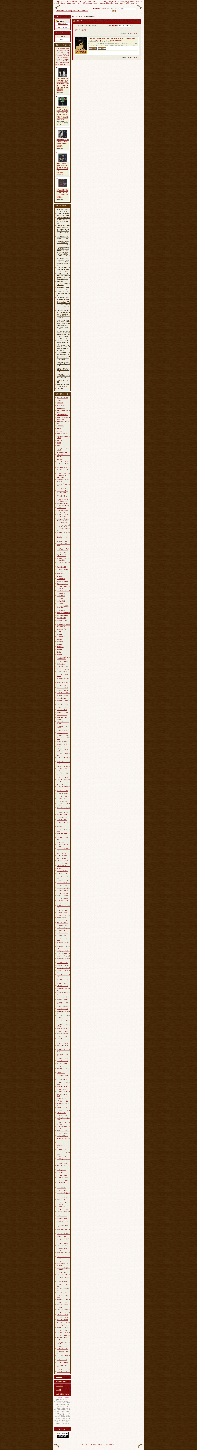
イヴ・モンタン (61, 1206)
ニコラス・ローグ (62, 744)
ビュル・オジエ (61, 1113)
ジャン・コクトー (62, 715)
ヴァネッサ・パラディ (63, 1101)
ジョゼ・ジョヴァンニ (63, 730)
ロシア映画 (60, 603)
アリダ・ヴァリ (61, 918)
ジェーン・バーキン (62, 999)
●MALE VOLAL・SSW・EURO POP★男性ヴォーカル (63, 283)
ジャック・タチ (61, 707)
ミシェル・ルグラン (62, 893)
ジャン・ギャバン (62, 1246)
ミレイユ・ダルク (62, 1175)
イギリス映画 (61, 601)
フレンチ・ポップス (62, 398)
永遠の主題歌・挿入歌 (62, 1394)
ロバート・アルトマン (63, 796)
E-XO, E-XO (60, 405)
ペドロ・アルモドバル (63, 766)
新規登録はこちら (63, 24)
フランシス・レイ (62, 873)
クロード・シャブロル (63, 693)
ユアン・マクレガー (62, 1349)
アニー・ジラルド (62, 910)
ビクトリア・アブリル (63, 1110)
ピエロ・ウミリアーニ (63, 863)
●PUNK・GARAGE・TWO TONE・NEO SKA (63, 293)
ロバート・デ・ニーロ (63, 1369)
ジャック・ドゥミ (62, 710)
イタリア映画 (61, 596)
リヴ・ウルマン (61, 1188)
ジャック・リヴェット (63, 712)
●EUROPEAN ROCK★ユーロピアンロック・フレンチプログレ (63, 242)
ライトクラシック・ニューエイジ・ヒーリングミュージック (63, 554)
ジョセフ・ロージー (62, 733)
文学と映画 (60, 574)
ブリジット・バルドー (63, 1131)
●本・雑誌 (60, 389)
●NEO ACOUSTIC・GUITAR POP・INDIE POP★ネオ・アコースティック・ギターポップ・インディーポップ (63, 335)
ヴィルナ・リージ (62, 1108)
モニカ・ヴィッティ (62, 1180)
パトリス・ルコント (62, 746)
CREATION (60, 426)
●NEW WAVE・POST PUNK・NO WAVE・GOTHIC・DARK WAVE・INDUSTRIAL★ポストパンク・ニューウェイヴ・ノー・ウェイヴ (63, 303)
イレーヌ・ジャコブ (62, 935)
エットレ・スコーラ (62, 688)
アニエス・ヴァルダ (62, 661)
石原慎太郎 (60, 637)
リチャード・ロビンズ (63, 903)
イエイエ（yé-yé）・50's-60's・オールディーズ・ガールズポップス (63, 520)
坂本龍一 (59, 826)
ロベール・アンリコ (62, 798)
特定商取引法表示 (61, 1381)
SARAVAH (60, 403)
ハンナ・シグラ (61, 1098)
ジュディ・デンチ (62, 1036)
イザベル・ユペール (62, 933)
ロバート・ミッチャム (63, 1372)
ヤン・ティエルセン (62, 898)
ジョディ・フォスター (63, 1043)
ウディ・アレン (61, 685)
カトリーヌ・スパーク (63, 965)
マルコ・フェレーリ (62, 777)
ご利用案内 (97, 8)
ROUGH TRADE (62, 433)
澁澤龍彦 (59, 644)
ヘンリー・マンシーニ (63, 883)
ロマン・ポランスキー (63, 801)
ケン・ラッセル (61, 698)
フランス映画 (61, 593)
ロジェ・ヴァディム (62, 793)
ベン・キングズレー (62, 1325)
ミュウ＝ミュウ (61, 1172)
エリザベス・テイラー (63, 951)
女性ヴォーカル (61, 508)
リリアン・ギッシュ (62, 1190)
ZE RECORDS (61, 408)
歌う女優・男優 (61, 567)
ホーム (74, 16)
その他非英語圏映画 (62, 615)
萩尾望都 (59, 654)
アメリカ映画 (61, 610)
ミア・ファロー (61, 1170)
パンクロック (61, 459)
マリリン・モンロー (62, 1163)
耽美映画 (59, 576)
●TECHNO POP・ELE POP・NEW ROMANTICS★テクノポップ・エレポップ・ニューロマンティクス (63, 314)
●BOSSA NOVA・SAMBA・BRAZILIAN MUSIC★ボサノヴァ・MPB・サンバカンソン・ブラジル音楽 (63, 356)
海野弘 (59, 652)
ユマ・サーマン (61, 1182)
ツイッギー (60, 1066)
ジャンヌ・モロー (62, 1028)
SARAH (59, 431)
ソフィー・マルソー (62, 1058)
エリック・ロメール (62, 690)
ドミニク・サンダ (62, 1079)
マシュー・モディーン (63, 1332)
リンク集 (58, 1390)
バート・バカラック (62, 858)
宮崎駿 (59, 631)
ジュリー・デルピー (62, 1033)
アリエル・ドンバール (63, 915)
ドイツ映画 (60, 598)
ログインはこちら (63, 27)
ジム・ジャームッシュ (63, 705)
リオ (58, 1185)
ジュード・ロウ (61, 1272)
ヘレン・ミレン (61, 1142)
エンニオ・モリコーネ (63, 814)
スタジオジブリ (61, 629)
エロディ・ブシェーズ (63, 956)
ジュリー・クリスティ (63, 1031)
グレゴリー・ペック (62, 1209)
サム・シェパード (62, 1218)
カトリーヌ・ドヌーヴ (63, 968)
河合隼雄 (59, 634)
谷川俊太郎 (60, 642)
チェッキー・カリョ (62, 1293)
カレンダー (59, 1386)
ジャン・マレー (61, 1261)
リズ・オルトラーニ (62, 900)
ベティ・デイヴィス (62, 1136)
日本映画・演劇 (61, 618)
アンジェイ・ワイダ (62, 666)
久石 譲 (59, 868)
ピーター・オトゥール (63, 1312)
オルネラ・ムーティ (62, 963)
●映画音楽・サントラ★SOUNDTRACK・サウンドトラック (63, 376)
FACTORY (60, 440)
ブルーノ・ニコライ (62, 880)
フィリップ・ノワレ (62, 1317)
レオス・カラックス (62, 791)
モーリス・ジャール (62, 895)
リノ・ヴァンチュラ (62, 1362)
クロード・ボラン (62, 820)
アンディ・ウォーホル (63, 669)
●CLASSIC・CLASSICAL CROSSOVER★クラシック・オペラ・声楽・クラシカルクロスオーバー (63, 262)
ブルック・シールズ (62, 1133)
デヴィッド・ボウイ (62, 1302)
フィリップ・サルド (62, 871)
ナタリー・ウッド (62, 1086)
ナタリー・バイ (61, 1089)
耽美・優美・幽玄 (62, 452)
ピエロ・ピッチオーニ (63, 866)
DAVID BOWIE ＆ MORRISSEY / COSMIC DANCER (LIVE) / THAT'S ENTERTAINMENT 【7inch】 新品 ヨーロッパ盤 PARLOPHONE (63, 84)
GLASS (59, 428)
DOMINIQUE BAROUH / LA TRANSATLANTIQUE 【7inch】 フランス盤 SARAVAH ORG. (62, 193)
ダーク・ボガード (62, 1281)
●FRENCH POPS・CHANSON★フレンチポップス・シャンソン (63, 269)
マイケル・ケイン (62, 1330)
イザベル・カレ (61, 930)
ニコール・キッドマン (63, 1091)
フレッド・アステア (62, 1320)
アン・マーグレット (62, 925)
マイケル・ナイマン (62, 885)
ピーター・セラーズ (62, 1315)
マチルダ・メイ (61, 1149)
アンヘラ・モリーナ (62, 923)
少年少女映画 (61, 579)
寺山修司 (59, 639)
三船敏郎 (59, 1307)
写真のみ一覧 (133, 33)
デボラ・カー (61, 1073)
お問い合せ (106, 8)
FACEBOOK (59, 1377)
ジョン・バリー (61, 842)
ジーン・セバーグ (62, 997)
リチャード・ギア (62, 1360)
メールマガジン (60, 1429)
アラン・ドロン (61, 1200)
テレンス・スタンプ (62, 1304)
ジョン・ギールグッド (63, 1275)
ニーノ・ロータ (61, 853)
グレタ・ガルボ (61, 983)
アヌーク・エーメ (62, 912)
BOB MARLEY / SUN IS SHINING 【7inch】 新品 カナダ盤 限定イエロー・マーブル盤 (62, 167)
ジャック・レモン (62, 1236)
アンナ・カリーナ (62, 920)
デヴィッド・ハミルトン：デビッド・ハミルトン (63, 737)
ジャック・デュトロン (63, 1234)
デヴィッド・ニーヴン (63, 1299)
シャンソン (60, 400)
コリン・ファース (62, 1216)
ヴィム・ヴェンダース (63, 682)
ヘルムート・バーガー (63, 1322)
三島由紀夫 (60, 647)
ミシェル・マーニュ (62, 890)
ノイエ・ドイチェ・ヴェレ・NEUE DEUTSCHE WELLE (63, 475)
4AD (58, 445)
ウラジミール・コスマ (63, 812)
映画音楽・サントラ (62, 541)
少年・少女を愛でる (62, 581)
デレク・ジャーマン (62, 741)
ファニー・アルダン (62, 1115)
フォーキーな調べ (62, 488)
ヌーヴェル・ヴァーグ (63, 591)
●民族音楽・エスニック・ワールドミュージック (63, 363)
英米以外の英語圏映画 (63, 613)
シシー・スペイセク (62, 1006)
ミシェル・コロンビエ (63, 888)
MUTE (59, 443)
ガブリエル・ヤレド (62, 817)
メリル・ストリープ (62, 1177)
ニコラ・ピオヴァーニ (63, 855)
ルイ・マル (60, 784)
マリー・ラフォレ (62, 1156)
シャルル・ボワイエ (62, 1243)
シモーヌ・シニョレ (62, 1009)
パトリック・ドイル (62, 861)
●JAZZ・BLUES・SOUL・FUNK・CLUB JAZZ (63, 370)
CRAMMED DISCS (62, 415)
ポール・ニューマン (62, 1327)
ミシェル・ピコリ (62, 1346)
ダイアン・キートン (62, 1063)
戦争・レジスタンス (62, 584)
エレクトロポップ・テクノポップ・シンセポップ (63, 469)
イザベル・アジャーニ (63, 928)
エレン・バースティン (63, 953)
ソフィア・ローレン (62, 1061)
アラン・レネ (61, 664)
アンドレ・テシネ (62, 671)
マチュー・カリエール (63, 1335)
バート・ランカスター (63, 1309)
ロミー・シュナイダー (63, 1197)
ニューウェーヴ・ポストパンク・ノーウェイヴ (63, 463)
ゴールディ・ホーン (62, 986)
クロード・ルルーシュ (63, 695)
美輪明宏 (59, 649)
